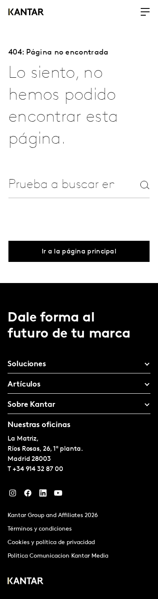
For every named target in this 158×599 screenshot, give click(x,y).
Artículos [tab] (24, 385)
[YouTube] (58, 495)
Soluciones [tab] (27, 364)
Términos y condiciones (40, 529)
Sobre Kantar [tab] (31, 405)
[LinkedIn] (43, 495)
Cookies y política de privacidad (51, 542)
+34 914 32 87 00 (38, 469)
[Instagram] (13, 495)
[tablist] (79, 441)
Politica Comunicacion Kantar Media (58, 556)
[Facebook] (28, 495)
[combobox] (61, 185)
